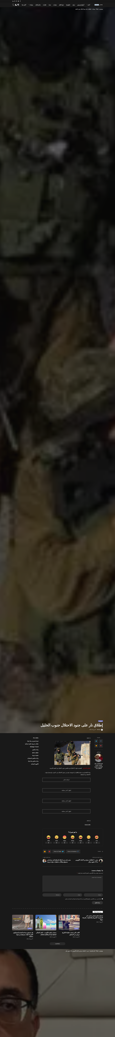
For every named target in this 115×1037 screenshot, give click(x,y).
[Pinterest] (17, 1)
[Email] (96, 746)
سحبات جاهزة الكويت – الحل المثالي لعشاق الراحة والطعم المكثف (46, 934)
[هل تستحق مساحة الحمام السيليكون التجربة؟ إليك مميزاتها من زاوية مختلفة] (22, 922)
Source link (87, 824)
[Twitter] (18, 1)
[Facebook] (20, 1)
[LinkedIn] (13, 1)
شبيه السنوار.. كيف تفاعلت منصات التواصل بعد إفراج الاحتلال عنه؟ (98, 766)
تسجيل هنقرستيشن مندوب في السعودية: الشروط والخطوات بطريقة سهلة (92, 918)
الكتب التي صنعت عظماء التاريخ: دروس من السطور (71, 934)
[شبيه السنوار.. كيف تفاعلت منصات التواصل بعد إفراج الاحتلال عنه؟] (99, 758)
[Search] (13, 4)
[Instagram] (15, 1)
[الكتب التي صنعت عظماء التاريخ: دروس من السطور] (69, 922)
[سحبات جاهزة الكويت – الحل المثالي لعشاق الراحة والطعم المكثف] (45, 922)
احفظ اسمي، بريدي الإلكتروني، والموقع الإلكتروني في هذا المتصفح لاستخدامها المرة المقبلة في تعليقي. (83, 898)
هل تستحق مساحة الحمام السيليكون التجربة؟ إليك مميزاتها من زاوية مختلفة (23, 934)
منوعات (100, 721)
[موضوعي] (99, 5)
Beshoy (98, 729)
